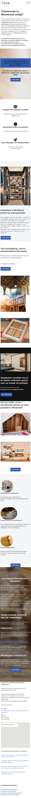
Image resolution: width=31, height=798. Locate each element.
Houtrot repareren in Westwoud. (9, 789)
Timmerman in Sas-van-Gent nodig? (10, 794)
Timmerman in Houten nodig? (8, 791)
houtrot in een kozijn (14, 646)
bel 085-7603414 (15, 79)
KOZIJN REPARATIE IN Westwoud (15, 642)
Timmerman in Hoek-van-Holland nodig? (11, 793)
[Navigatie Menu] (28, 2)
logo (2, 714)
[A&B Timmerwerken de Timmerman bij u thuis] (5, 2)
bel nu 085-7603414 (6, 394)
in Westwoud (21, 24)
